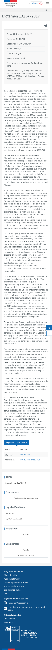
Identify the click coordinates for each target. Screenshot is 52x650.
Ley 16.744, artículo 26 (30, 459)
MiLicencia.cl (9, 622)
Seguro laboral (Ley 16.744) (15, 483)
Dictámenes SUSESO (26, 555)
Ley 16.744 (25, 454)
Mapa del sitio (10, 575)
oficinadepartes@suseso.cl (16, 582)
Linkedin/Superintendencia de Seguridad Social (26, 608)
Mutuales (26, 535)
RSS (5, 593)
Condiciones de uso (12, 590)
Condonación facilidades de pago (26, 498)
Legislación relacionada (16, 442)
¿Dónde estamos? (11, 579)
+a (50, 328)
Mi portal (35, 3)
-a (50, 334)
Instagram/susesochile (18, 603)
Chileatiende (9, 618)
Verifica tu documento (14, 586)
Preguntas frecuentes (13, 571)
